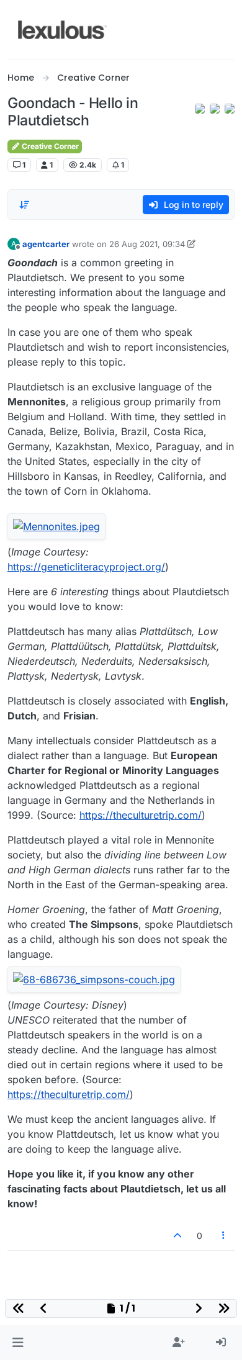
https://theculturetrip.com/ (140, 815)
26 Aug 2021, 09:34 (147, 244)
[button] (17, 1342)
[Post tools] (224, 1235)
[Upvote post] (177, 1235)
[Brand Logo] (62, 30)
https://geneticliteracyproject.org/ (86, 567)
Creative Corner (49, 146)
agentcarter (45, 244)
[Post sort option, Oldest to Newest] (24, 204)
